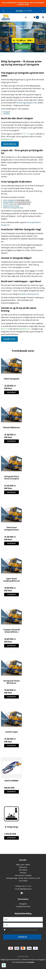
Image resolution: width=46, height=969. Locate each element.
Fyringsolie (6, 112)
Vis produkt (11, 392)
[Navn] (23, 919)
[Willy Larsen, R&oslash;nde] (11, 17)
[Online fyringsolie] (11, 365)
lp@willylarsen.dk (7, 139)
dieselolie (19, 103)
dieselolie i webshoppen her (29, 294)
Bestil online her (10, 144)
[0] (32, 17)
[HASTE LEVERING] (11, 767)
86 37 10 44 (26, 134)
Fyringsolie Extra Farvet (11, 206)
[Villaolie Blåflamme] (11, 414)
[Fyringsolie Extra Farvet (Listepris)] (11, 463)
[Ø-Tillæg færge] (11, 813)
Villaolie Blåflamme (9, 202)
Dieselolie (6, 114)
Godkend (21, 937)
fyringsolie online (31, 103)
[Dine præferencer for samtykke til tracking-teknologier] (4, 965)
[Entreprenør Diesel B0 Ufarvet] (11, 667)
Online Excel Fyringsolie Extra (13, 208)
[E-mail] (23, 925)
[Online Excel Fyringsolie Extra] (11, 514)
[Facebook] (22, 893)
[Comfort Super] (11, 718)
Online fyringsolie (9, 200)
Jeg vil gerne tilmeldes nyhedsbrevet (24, 929)
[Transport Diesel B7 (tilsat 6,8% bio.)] (11, 616)
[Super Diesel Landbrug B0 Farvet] (11, 565)
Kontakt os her (9, 339)
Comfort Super (8, 204)
